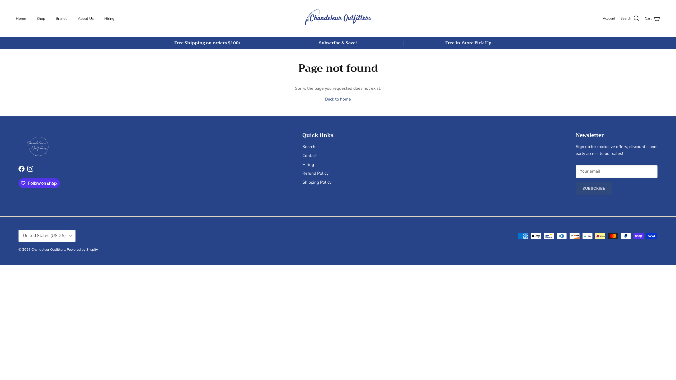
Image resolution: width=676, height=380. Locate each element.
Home (21, 18)
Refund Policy (315, 173)
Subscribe (594, 188)
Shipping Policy (316, 182)
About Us (86, 18)
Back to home (338, 99)
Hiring (109, 18)
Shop (40, 18)
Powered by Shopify (82, 249)
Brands (61, 18)
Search (308, 147)
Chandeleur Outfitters (48, 249)
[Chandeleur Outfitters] (338, 18)
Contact (309, 156)
